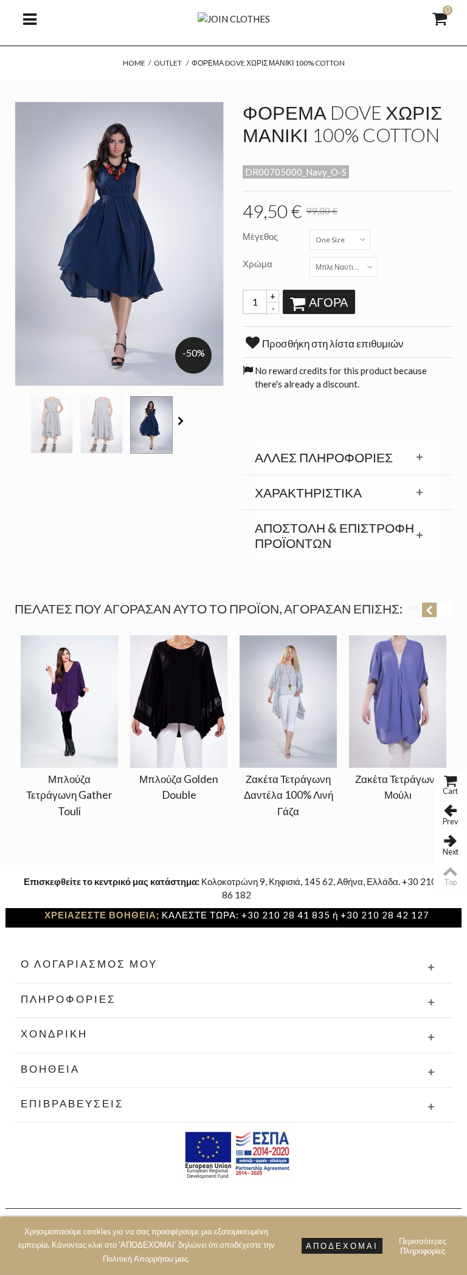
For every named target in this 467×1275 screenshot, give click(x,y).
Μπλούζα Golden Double (178, 787)
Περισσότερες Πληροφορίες (422, 1246)
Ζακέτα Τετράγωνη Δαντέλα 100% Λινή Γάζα (288, 795)
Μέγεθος (261, 236)
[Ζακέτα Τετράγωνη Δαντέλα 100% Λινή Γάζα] (288, 701)
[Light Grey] (51, 425)
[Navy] (151, 425)
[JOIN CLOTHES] (234, 17)
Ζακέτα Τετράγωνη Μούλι (397, 787)
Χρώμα (258, 263)
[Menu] (30, 18)
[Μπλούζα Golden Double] (178, 701)
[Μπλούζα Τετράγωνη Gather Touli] (69, 701)
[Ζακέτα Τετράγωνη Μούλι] (397, 701)
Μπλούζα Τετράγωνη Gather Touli (69, 795)
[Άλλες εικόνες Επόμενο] (182, 421)
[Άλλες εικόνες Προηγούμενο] (21, 421)
